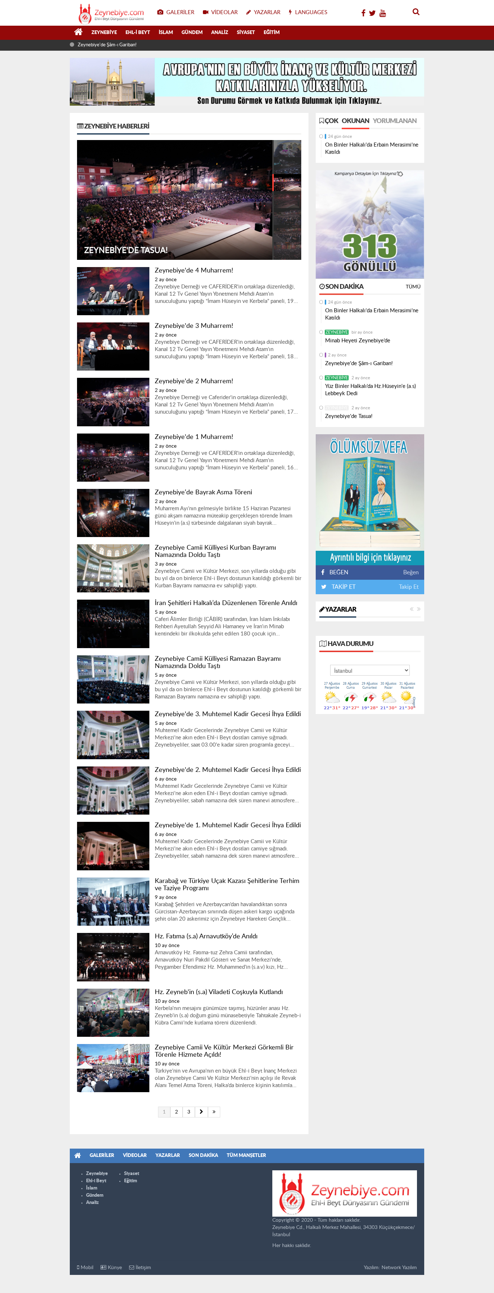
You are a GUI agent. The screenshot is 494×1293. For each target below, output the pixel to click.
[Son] (214, 1112)
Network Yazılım (399, 1267)
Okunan (355, 121)
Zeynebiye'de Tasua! (348, 416)
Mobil (86, 1267)
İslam (166, 32)
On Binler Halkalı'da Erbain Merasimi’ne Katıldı (371, 148)
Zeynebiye (104, 32)
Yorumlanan (395, 121)
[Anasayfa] (78, 33)
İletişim (142, 1267)
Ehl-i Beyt (137, 32)
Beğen (411, 572)
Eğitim (272, 32)
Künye (114, 1267)
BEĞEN (338, 572)
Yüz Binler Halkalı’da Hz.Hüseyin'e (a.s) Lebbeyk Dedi (105, 48)
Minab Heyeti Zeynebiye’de (357, 340)
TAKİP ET (342, 587)
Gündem (192, 32)
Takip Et (409, 587)
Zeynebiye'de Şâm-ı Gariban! (359, 363)
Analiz (219, 32)
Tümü (413, 287)
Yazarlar (340, 610)
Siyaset (246, 32)
